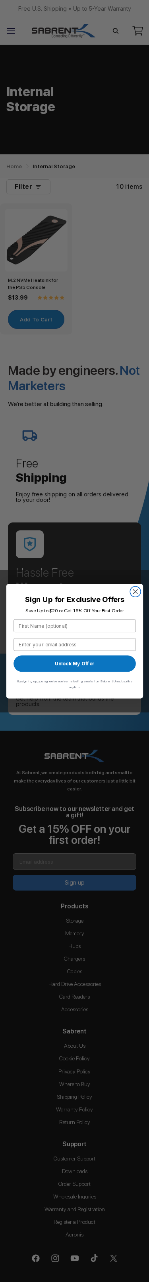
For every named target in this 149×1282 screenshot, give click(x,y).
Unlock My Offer (74, 663)
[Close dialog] (135, 591)
